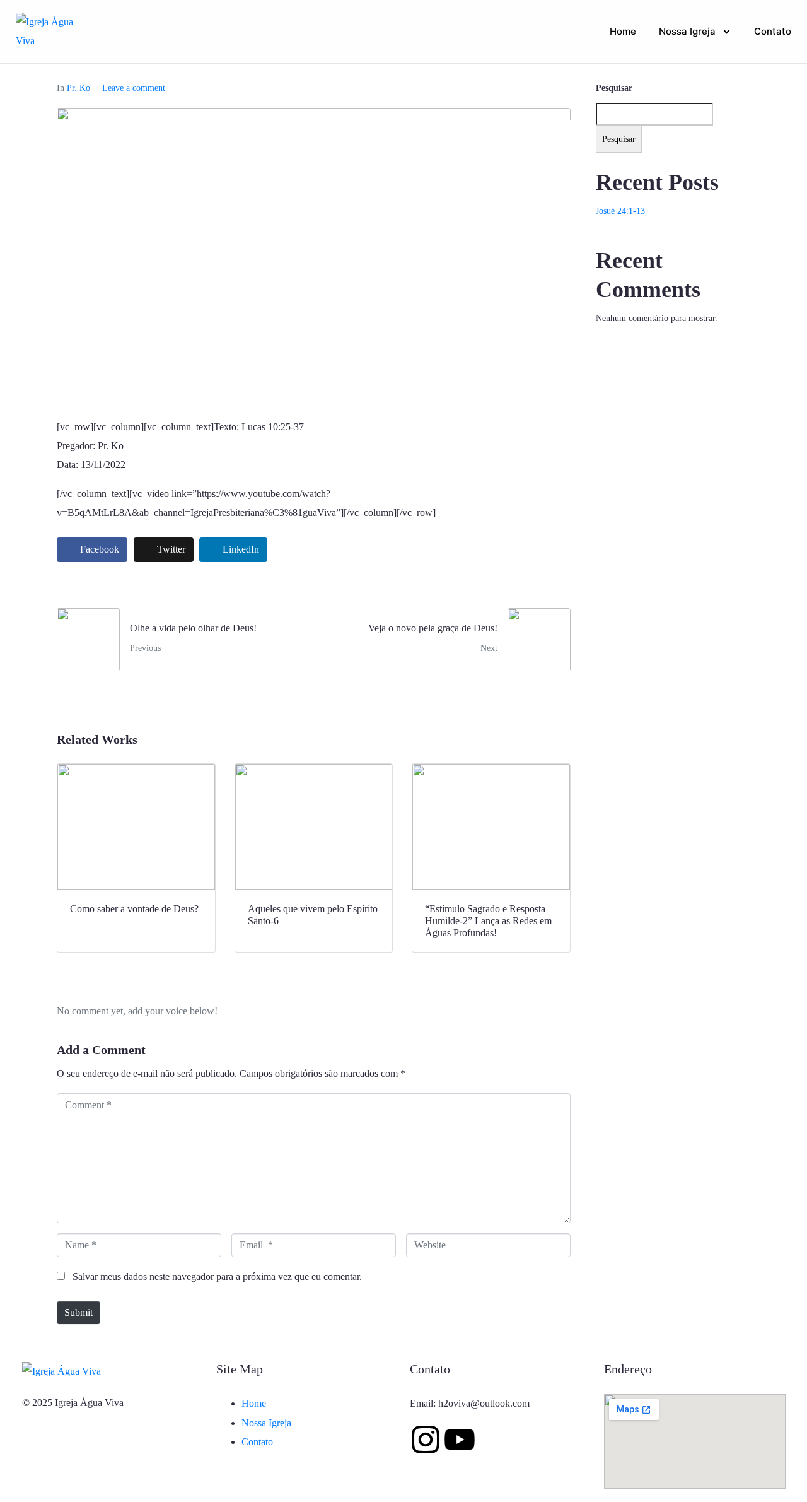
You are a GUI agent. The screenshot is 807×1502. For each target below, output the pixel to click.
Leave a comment (133, 88)
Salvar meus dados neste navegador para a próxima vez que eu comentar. (217, 1276)
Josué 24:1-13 (620, 211)
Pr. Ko (78, 88)
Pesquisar (614, 88)
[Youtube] (459, 1439)
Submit (78, 1312)
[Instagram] (425, 1439)
